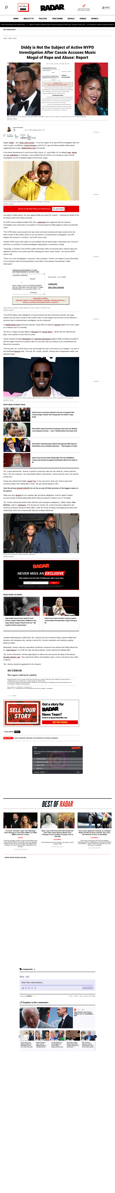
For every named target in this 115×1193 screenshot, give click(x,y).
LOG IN (106, 7)
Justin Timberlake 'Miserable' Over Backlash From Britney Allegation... (36, 738)
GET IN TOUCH (60, 722)
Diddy (15, 38)
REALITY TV (29, 19)
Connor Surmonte (18, 127)
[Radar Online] (52, 7)
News (10, 38)
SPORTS (94, 19)
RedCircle (14, 695)
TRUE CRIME (57, 19)
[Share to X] (16, 135)
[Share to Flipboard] (23, 135)
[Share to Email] (29, 135)
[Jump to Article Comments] (4, 135)
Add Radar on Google (29, 137)
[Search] (6, 8)
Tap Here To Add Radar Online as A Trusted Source (34, 209)
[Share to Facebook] (10, 135)
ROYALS (71, 19)
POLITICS (43, 19)
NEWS (16, 19)
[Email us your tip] (23, 11)
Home (5, 38)
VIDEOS (83, 19)
